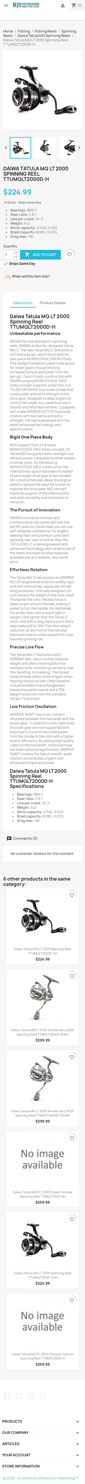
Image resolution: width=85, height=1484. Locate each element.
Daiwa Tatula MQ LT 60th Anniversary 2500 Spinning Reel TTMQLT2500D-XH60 (42, 1032)
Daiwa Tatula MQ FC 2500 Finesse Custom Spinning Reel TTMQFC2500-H (42, 1356)
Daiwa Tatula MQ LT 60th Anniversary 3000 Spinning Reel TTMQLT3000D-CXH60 (42, 1113)
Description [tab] (22, 303)
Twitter (19, 1396)
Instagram (42, 1396)
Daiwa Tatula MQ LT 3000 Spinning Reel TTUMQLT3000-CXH (42, 1275)
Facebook (7, 1396)
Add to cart (40, 254)
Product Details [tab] (52, 303)
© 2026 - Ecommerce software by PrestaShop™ (40, 1478)
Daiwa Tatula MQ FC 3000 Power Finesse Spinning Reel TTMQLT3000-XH (42, 1194)
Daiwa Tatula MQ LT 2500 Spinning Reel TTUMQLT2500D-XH (42, 951)
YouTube (31, 1396)
